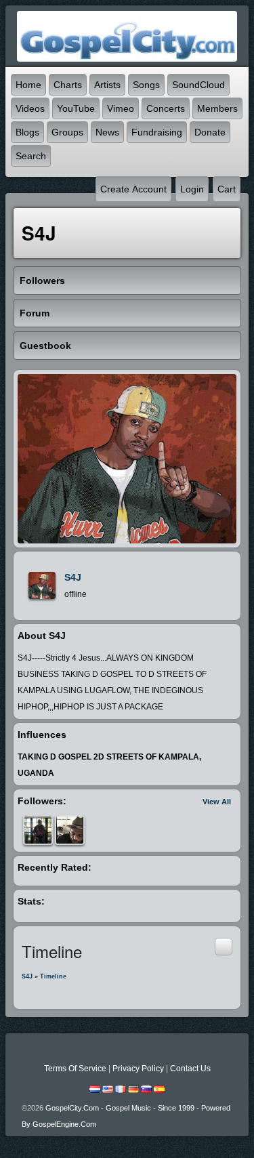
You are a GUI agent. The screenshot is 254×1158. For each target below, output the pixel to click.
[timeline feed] (223, 946)
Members (217, 108)
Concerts (165, 108)
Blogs (27, 132)
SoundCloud (198, 84)
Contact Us (190, 1068)
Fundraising (156, 132)
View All (217, 802)
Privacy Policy (138, 1068)
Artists (107, 84)
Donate (210, 132)
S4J (72, 577)
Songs (146, 84)
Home (28, 84)
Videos (30, 108)
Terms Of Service (75, 1068)
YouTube (76, 108)
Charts (68, 84)
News (107, 132)
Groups (67, 132)
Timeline (53, 976)
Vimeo (120, 108)
